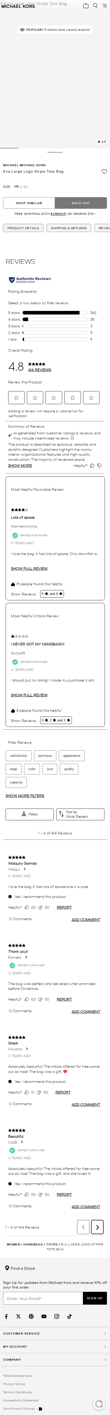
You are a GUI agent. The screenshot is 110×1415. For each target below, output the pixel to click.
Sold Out (81, 203)
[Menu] (104, 5)
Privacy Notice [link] (14, 1384)
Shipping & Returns (69, 228)
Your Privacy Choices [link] (19, 1408)
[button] (99, 1404)
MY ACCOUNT (15, 1346)
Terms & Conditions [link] (17, 1392)
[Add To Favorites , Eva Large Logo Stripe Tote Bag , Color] (104, 171)
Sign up (95, 1298)
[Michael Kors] (18, 6)
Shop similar (29, 203)
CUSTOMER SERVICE (21, 1333)
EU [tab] (26, 186)
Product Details (23, 228)
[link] (5, 1316)
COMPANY (12, 1359)
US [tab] (16, 186)
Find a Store (22, 1268)
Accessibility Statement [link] (21, 1400)
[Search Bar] (95, 5)
